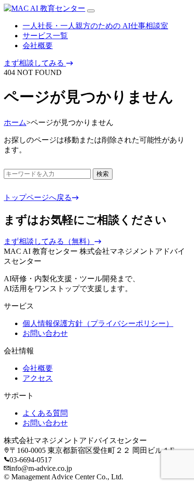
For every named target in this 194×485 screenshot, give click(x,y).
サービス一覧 (45, 36)
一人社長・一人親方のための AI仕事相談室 (95, 26)
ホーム (15, 122)
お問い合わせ (45, 333)
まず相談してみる (35, 63)
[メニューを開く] (91, 10)
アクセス (38, 378)
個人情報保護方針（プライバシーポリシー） (98, 323)
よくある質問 (45, 413)
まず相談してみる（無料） (49, 241)
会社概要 (38, 46)
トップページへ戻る (38, 197)
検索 (103, 173)
